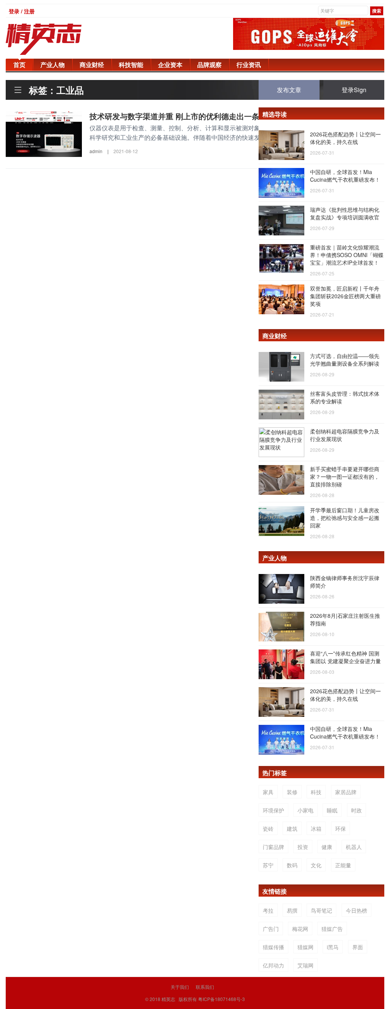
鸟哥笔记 (321, 910)
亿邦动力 (273, 965)
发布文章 (289, 89)
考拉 (268, 910)
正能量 (343, 865)
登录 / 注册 (22, 11)
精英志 (168, 999)
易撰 (292, 910)
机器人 (354, 847)
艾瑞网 (305, 965)
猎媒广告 (332, 928)
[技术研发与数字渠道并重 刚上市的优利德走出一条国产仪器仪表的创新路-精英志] (44, 133)
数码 (292, 865)
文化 (316, 865)
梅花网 (300, 928)
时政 (356, 810)
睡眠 (332, 810)
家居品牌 (345, 792)
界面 (357, 947)
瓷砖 (268, 828)
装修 (292, 792)
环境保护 (273, 810)
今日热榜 (356, 910)
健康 (326, 847)
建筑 (292, 828)
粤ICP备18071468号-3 (221, 999)
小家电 (305, 810)
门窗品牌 (273, 847)
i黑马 (333, 947)
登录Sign (354, 89)
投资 (302, 847)
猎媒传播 (273, 947)
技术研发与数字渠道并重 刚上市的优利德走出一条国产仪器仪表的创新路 (213, 116)
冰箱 (316, 828)
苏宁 (268, 865)
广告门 (271, 928)
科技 (316, 792)
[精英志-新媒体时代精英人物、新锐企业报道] (59, 39)
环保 (340, 828)
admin (96, 151)
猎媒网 (305, 947)
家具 (268, 792)
